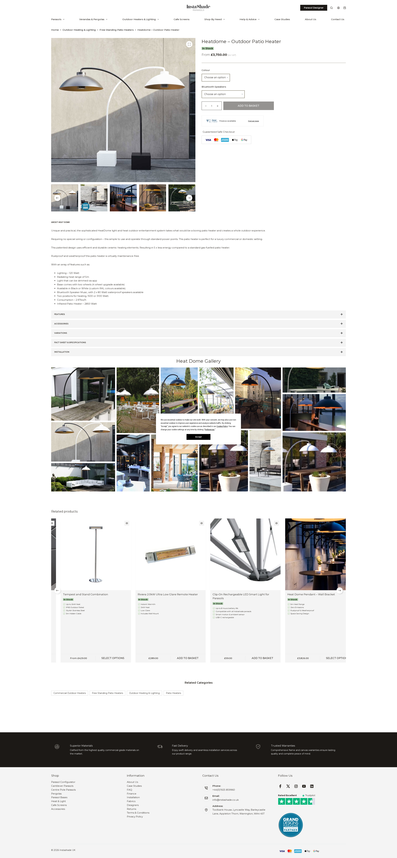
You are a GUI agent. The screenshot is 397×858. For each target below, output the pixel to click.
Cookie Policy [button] (222, 426)
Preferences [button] (209, 430)
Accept (198, 437)
